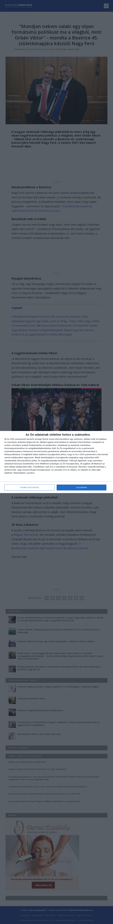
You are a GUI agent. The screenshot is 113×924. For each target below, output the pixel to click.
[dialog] (56, 462)
